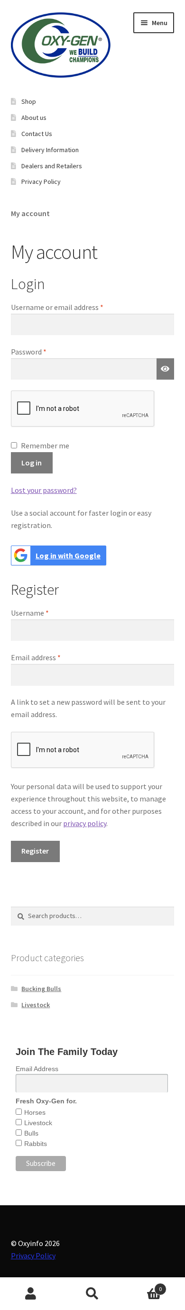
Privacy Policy (33, 1255)
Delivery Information (50, 150)
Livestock (35, 1005)
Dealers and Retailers (51, 166)
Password (42, 351)
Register (35, 850)
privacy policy (84, 823)
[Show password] (166, 369)
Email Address (37, 1069)
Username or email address (71, 307)
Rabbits (35, 1143)
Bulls (31, 1133)
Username (44, 613)
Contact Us (36, 133)
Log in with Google (68, 555)
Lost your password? (44, 490)
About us (33, 117)
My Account (31, 1294)
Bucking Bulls (41, 988)
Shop (28, 101)
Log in (31, 462)
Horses (35, 1112)
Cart (142, 1285)
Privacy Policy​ (41, 181)
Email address (50, 657)
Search (92, 1294)
